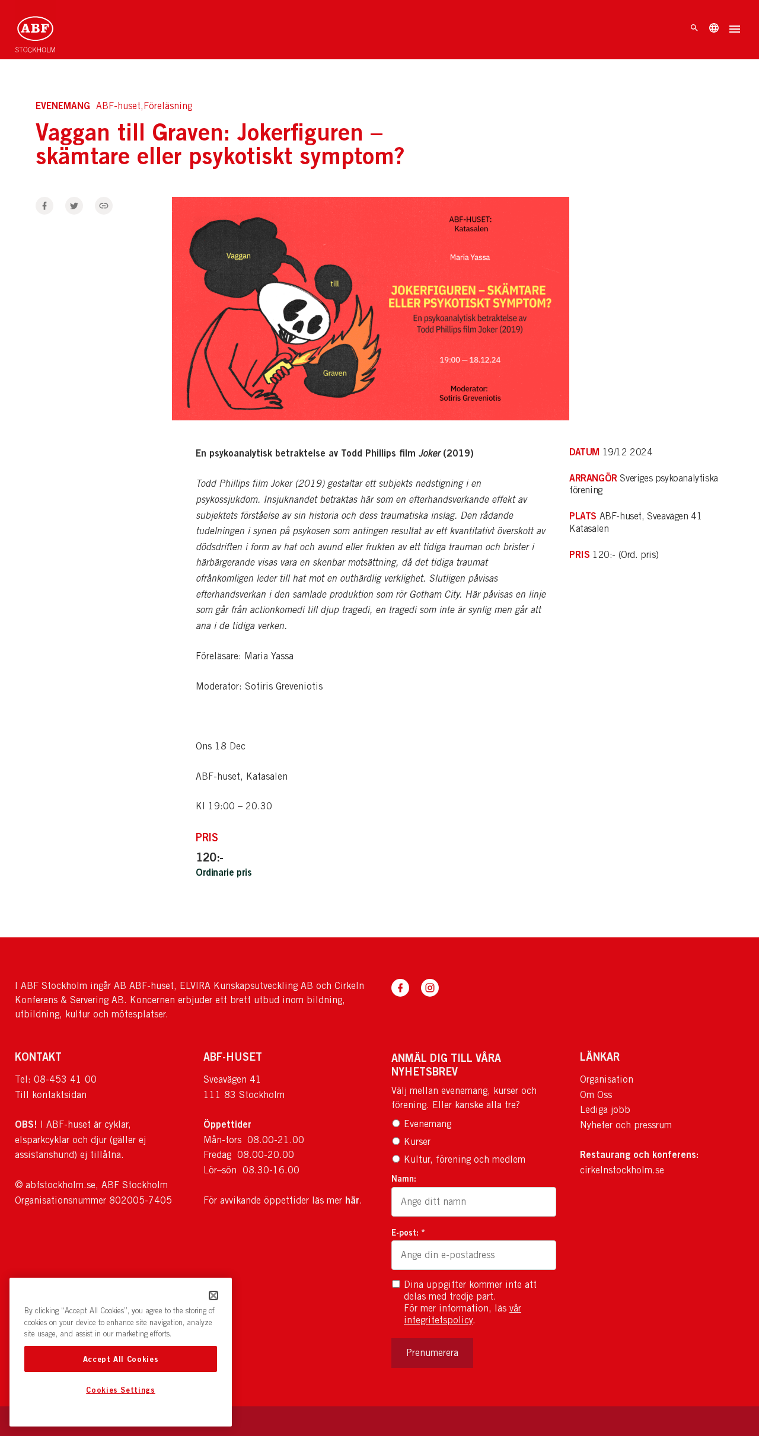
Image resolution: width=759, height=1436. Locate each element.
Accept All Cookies (121, 1359)
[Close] (213, 1295)
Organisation (606, 1079)
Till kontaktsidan (51, 1094)
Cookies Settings (120, 1390)
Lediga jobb (605, 1109)
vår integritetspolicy (462, 1314)
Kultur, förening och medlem (464, 1159)
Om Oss (596, 1094)
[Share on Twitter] (74, 206)
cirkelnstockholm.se (622, 1170)
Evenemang (427, 1123)
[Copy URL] (104, 206)
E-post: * (408, 1232)
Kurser (417, 1141)
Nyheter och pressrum (626, 1125)
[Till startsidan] (35, 29)
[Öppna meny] (734, 30)
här (352, 1200)
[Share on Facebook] (44, 206)
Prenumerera (432, 1352)
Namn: (403, 1178)
